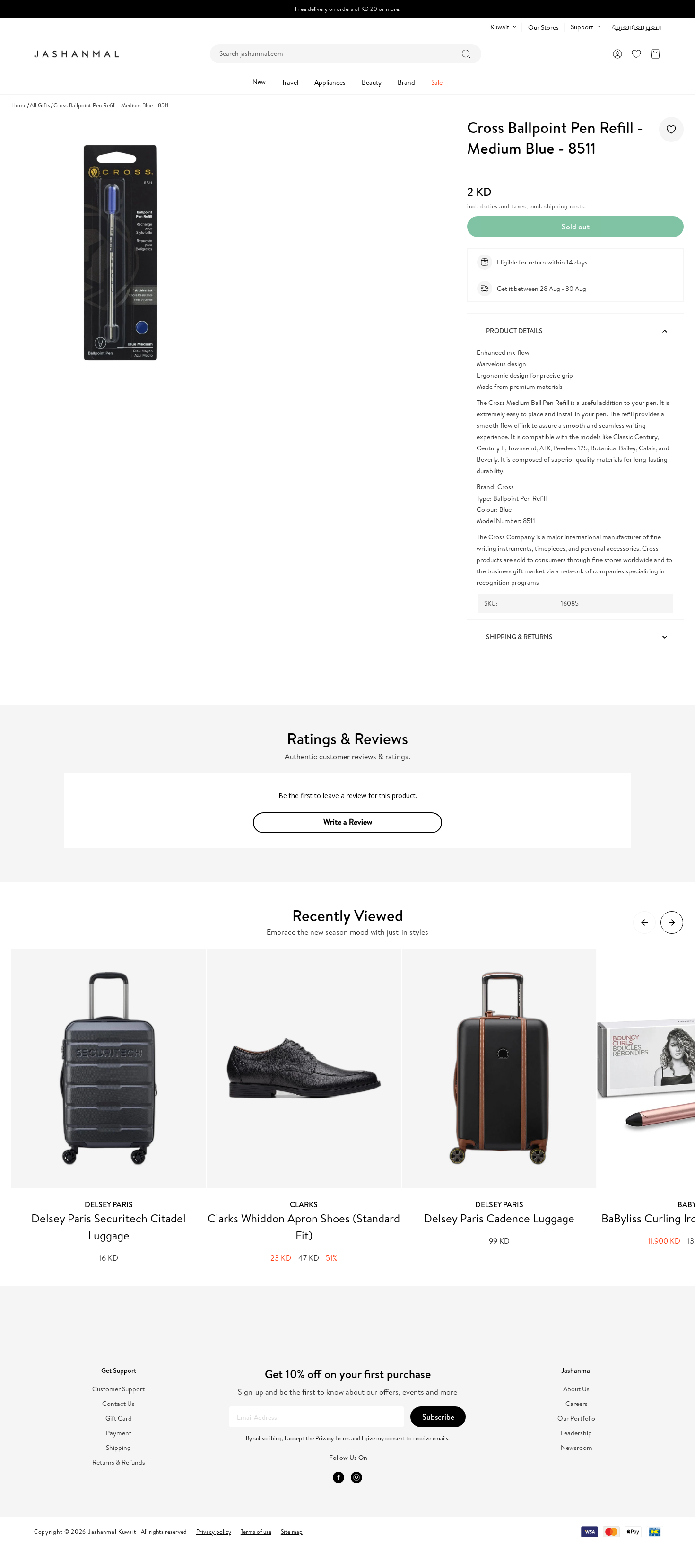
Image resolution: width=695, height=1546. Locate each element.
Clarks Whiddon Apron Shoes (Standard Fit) (304, 1226)
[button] (655, 54)
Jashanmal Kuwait (112, 1532)
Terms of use (256, 1532)
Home (18, 105)
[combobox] (345, 53)
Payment (118, 1433)
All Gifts (40, 105)
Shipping (118, 1447)
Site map (292, 1532)
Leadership (576, 1433)
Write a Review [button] (347, 822)
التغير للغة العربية (636, 27)
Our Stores (543, 27)
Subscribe (438, 1417)
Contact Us (118, 1403)
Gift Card (118, 1418)
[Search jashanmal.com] (466, 53)
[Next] (671, 922)
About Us (576, 1389)
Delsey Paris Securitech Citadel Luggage (108, 1226)
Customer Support (118, 1389)
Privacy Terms (332, 1438)
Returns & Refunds (118, 1462)
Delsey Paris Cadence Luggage (499, 1218)
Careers (576, 1403)
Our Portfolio (576, 1418)
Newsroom (576, 1447)
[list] (353, 1106)
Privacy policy (213, 1532)
